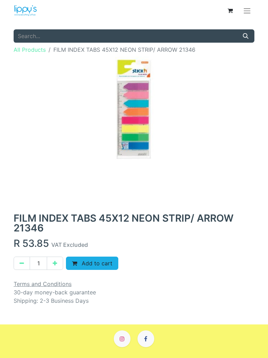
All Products (30, 49)
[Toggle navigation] (247, 10)
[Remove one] (22, 263)
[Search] (245, 36)
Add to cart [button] (96, 263)
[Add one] (55, 263)
